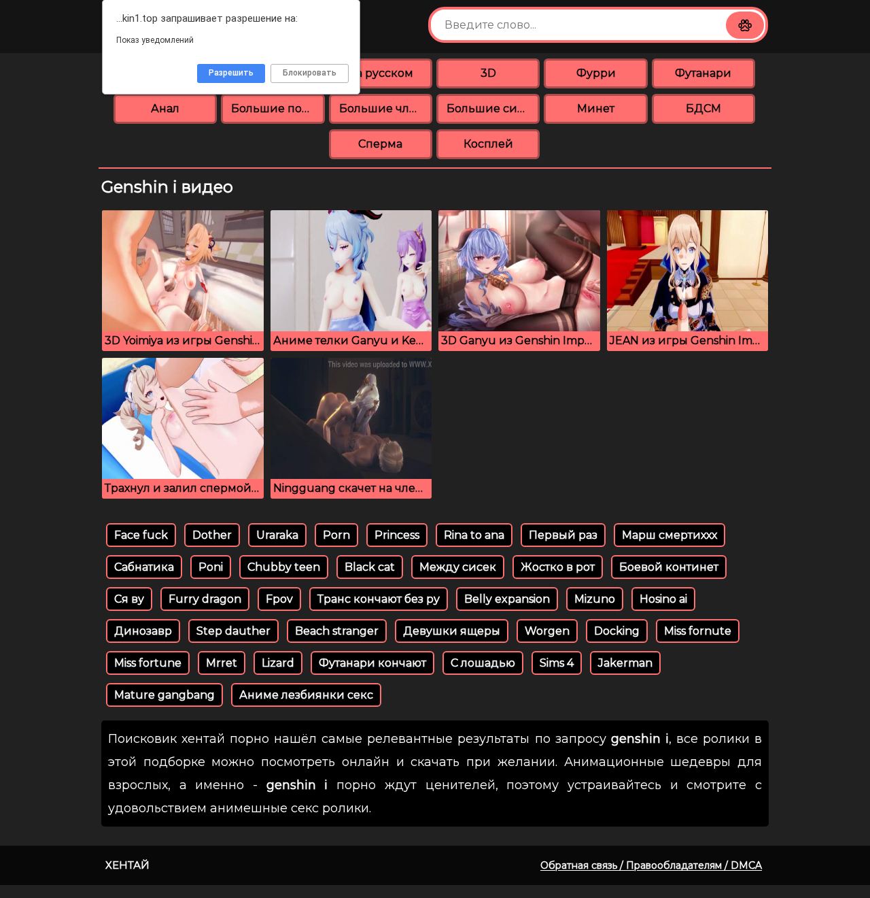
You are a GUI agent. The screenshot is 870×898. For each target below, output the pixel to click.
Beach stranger (337, 631)
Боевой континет (668, 567)
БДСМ (703, 108)
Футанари (703, 73)
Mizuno (594, 599)
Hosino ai (663, 599)
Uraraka (277, 535)
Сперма (380, 143)
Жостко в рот (558, 567)
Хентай (127, 865)
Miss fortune (147, 662)
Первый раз (563, 535)
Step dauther (233, 631)
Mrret (221, 662)
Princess (397, 535)
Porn (336, 535)
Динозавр (143, 631)
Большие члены (385, 108)
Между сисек (457, 567)
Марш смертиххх (669, 535)
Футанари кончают (372, 662)
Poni (210, 567)
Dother (212, 535)
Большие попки (277, 108)
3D (488, 73)
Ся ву (129, 599)
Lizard (278, 662)
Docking (617, 631)
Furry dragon (205, 599)
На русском (380, 73)
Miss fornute (697, 631)
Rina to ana (474, 535)
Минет (595, 108)
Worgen (547, 631)
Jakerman (625, 662)
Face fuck (141, 535)
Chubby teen (283, 567)
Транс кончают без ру (378, 599)
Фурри (596, 73)
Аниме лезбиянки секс (306, 694)
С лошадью (483, 662)
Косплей (488, 143)
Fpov (279, 599)
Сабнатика (144, 567)
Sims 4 (557, 662)
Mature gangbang (164, 694)
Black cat (370, 567)
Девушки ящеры (451, 631)
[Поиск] (745, 25)
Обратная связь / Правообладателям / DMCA (651, 865)
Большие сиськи (493, 108)
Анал (165, 108)
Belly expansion (507, 599)
